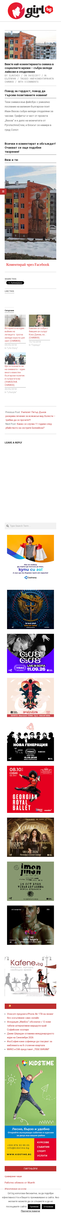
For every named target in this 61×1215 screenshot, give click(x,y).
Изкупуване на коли (15, 1189)
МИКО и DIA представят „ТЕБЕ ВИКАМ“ (28, 1049)
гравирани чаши (13, 1176)
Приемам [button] (34, 1206)
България (10, 78)
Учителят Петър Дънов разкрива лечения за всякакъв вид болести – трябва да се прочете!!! (30, 416)
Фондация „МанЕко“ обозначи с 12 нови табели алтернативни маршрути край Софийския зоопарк (29, 1025)
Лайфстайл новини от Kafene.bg (32, 1006)
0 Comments (31, 82)
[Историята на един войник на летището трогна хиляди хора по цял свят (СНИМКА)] (15, 321)
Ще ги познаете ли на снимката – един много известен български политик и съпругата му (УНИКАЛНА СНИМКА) (15, 375)
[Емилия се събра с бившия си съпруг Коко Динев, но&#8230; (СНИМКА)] (39, 321)
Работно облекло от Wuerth (20, 1182)
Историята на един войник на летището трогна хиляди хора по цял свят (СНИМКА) (15, 334)
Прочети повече (30, 1211)
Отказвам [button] (48, 1206)
